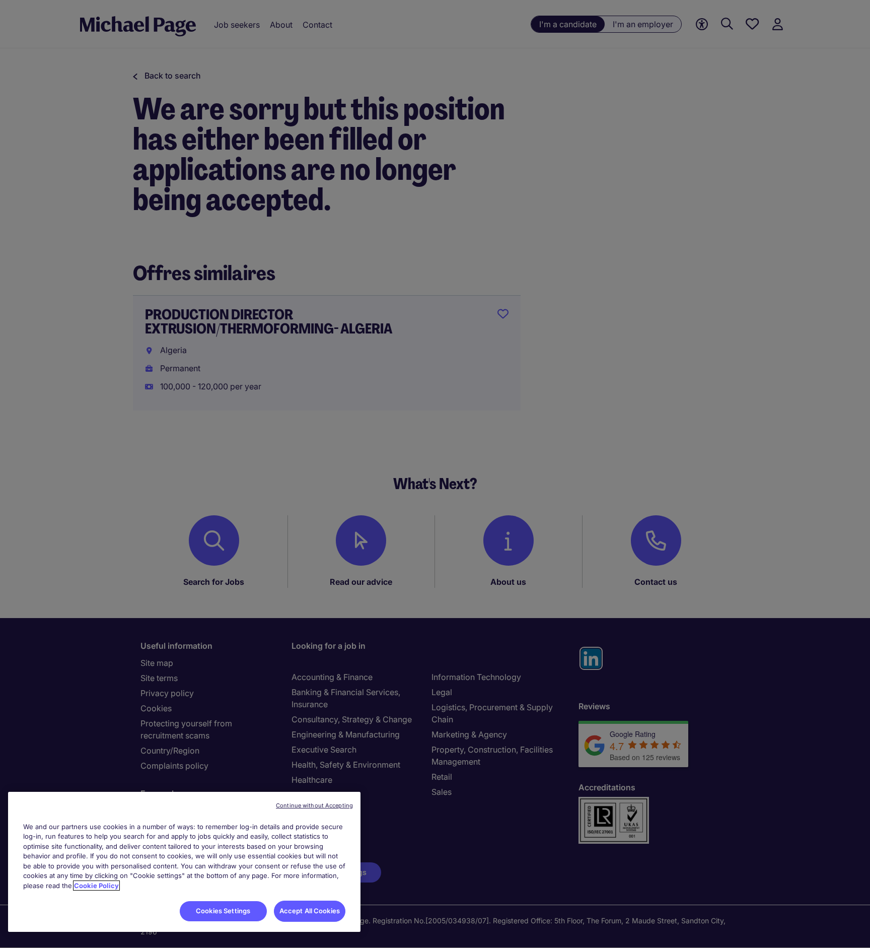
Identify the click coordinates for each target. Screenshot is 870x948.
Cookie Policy (96, 886)
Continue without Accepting (314, 805)
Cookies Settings (223, 911)
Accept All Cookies (309, 911)
